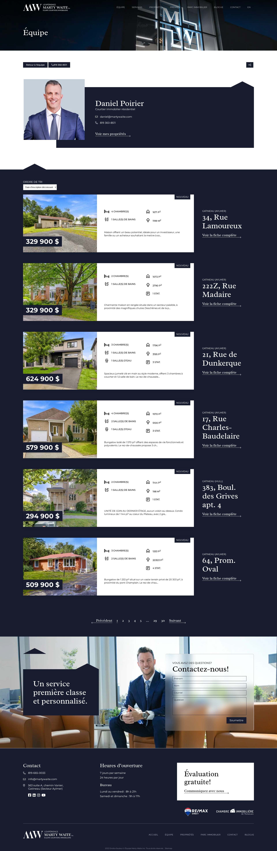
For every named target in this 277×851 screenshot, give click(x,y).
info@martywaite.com (42, 779)
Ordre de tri (32, 182)
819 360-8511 (60, 64)
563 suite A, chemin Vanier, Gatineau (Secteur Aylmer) (45, 787)
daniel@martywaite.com (116, 116)
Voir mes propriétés (110, 134)
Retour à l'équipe (35, 64)
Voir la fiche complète (219, 235)
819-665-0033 (36, 773)
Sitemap (168, 848)
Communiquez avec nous (204, 791)
